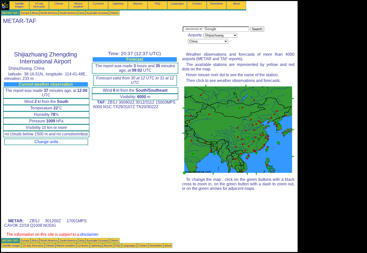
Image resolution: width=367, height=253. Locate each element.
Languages (177, 3)
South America (68, 12)
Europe (25, 12)
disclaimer (89, 234)
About (236, 3)
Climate (58, 3)
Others (114, 12)
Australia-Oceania (97, 12)
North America (49, 12)
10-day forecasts (39, 5)
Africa (34, 12)
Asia (81, 12)
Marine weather (78, 5)
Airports (138, 3)
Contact (197, 3)
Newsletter (216, 3)
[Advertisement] (92, 37)
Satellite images (19, 5)
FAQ (157, 3)
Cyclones (98, 3)
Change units (46, 142)
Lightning (118, 3)
